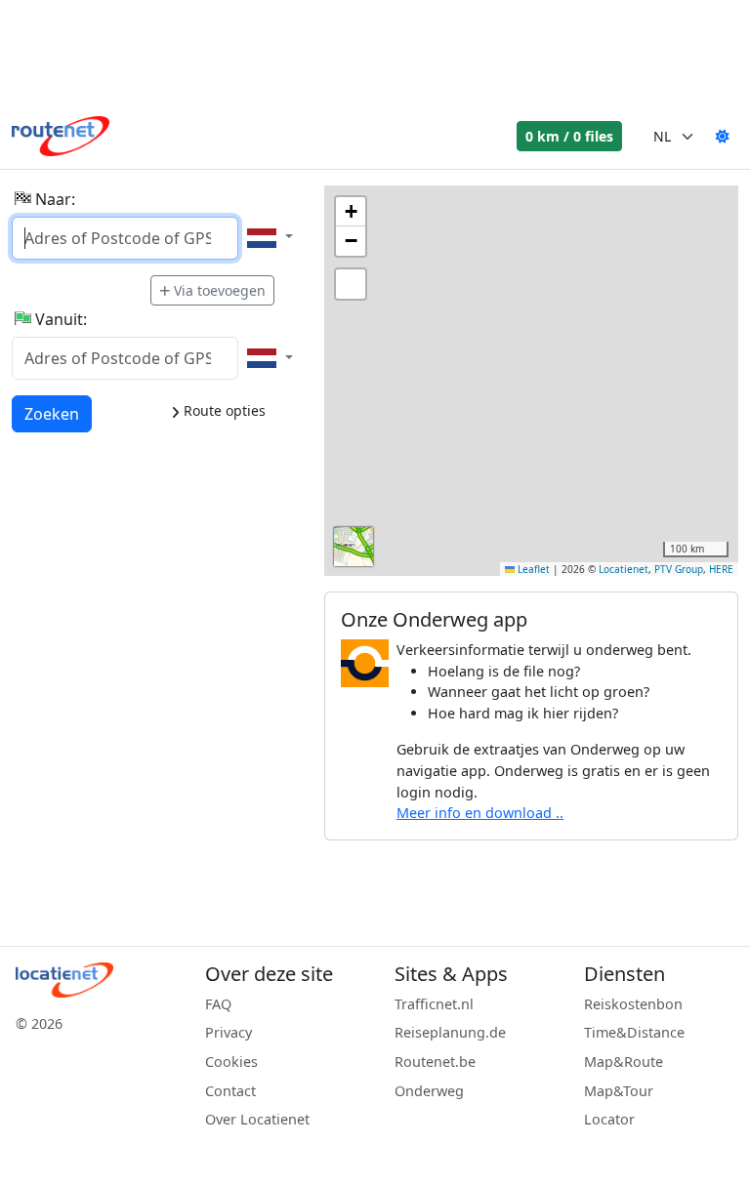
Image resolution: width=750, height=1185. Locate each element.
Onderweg (429, 1091)
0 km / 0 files (569, 136)
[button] (350, 211)
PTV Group (678, 569)
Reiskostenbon (633, 1004)
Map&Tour (618, 1091)
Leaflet (532, 569)
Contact (230, 1091)
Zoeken (51, 413)
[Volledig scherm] (350, 284)
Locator (609, 1119)
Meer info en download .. (479, 812)
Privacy (228, 1032)
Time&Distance (634, 1032)
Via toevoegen (220, 290)
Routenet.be (435, 1061)
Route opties (223, 410)
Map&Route (623, 1061)
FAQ (218, 1004)
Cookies (231, 1061)
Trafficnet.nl (434, 1004)
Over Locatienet (257, 1119)
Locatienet (623, 569)
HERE (721, 569)
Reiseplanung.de (450, 1032)
